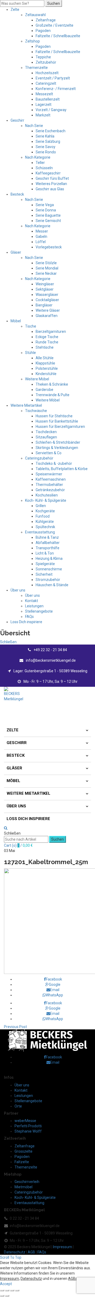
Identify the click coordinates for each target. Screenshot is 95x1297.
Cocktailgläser (47, 300)
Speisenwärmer (49, 474)
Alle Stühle (45, 358)
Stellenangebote (39, 611)
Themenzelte (36, 67)
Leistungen (34, 606)
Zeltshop (32, 41)
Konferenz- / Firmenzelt (56, 89)
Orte (18, 1106)
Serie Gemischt (48, 221)
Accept (6, 1284)
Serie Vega (45, 205)
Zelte (15, 9)
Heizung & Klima (49, 558)
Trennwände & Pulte (52, 395)
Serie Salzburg (48, 141)
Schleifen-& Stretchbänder (58, 442)
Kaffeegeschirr (48, 173)
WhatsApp (54, 995)
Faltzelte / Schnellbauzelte (58, 36)
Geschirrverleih (27, 1182)
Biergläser (44, 305)
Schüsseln (44, 168)
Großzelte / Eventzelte (54, 25)
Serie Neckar (46, 273)
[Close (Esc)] (2, 1290)
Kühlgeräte (45, 521)
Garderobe (44, 389)
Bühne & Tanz (47, 537)
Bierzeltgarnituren (51, 331)
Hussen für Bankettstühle (57, 421)
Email (54, 990)
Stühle (30, 353)
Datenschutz (14, 1252)
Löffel (41, 242)
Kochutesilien (47, 495)
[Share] (7, 1290)
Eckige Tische (47, 337)
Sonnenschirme (49, 569)
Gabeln (41, 236)
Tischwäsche (36, 411)
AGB (31, 1252)
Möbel (16, 321)
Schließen (8, 642)
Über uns (18, 590)
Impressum (62, 1247)
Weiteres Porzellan (51, 184)
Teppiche (43, 57)
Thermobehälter (49, 484)
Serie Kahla (45, 136)
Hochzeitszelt (47, 73)
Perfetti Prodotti (28, 1126)
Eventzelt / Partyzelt (53, 78)
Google (54, 984)
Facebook (54, 979)
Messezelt (44, 94)
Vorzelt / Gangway (51, 110)
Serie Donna (46, 210)
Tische (30, 326)
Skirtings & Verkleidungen (57, 448)
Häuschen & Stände (52, 585)
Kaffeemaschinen (51, 479)
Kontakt (31, 601)
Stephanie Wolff (28, 1131)
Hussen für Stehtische (54, 416)
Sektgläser (45, 289)
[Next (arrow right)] (7, 1295)
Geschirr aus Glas (50, 189)
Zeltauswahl (35, 15)
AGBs (72, 1278)
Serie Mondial (47, 268)
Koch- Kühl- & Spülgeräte (45, 500)
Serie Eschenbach (50, 131)
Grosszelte (23, 1151)
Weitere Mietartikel (26, 405)
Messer (42, 231)
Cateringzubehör (39, 458)
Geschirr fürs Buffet (52, 178)
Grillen (41, 506)
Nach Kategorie (37, 157)
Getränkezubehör (50, 490)
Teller (40, 162)
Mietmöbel (23, 1187)
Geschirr (17, 120)
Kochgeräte (45, 511)
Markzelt (43, 115)
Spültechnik (45, 527)
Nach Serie (34, 126)
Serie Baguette (48, 215)
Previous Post (15, 1027)
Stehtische (45, 347)
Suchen (53, 3)
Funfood (43, 516)
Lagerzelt (43, 104)
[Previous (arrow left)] (2, 1295)
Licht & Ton (45, 553)
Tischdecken (46, 432)
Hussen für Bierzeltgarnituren (60, 426)
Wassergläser (47, 294)
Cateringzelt (46, 83)
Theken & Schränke (52, 384)
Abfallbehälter (48, 543)
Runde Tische (47, 342)
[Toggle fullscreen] (12, 1290)
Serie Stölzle (46, 263)
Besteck (17, 194)
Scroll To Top (10, 1257)
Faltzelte (22, 1162)
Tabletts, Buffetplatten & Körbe (62, 469)
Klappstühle (45, 363)
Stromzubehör (48, 580)
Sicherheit (44, 574)
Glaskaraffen (47, 316)
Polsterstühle (47, 368)
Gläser (16, 252)
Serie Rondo (46, 152)
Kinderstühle (46, 374)
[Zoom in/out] (17, 1290)
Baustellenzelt (48, 99)
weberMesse (25, 1121)
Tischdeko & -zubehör (54, 463)
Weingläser (45, 284)
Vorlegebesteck (49, 247)
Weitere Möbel (37, 379)
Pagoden (43, 31)
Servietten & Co (48, 453)
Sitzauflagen (46, 437)
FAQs (29, 616)
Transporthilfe (47, 548)
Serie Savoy (45, 147)
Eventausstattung (40, 532)
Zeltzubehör (46, 62)
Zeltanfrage (46, 20)
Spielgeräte (45, 564)
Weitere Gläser (48, 310)
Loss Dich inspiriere (26, 622)
